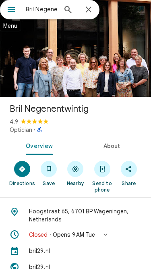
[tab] (38, 145)
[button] (75, 235)
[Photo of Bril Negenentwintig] (75, 48)
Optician (21, 129)
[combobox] (41, 9)
